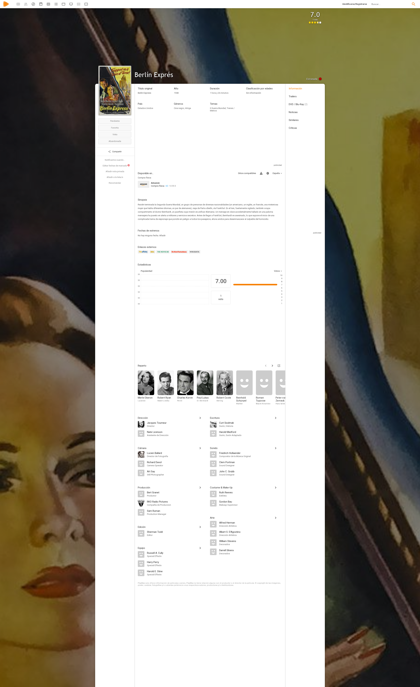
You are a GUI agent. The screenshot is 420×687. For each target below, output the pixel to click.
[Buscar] (413, 4)
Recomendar (115, 183)
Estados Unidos (145, 108)
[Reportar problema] (261, 173)
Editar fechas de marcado (116, 165)
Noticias (293, 112)
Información (295, 88)
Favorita (115, 127)
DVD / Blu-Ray (298, 104)
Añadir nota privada (115, 171)
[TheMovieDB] (163, 253)
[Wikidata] (195, 253)
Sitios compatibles (247, 173)
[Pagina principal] (6, 6)
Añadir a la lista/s (115, 177)
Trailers (293, 96)
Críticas (293, 127)
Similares (294, 120)
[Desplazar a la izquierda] (265, 365)
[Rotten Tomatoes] (180, 253)
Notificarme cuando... (115, 160)
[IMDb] (152, 253)
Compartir (117, 151)
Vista (115, 134)
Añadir (162, 235)
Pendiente (115, 121)
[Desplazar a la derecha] (272, 365)
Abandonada (115, 141)
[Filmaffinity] (143, 253)
